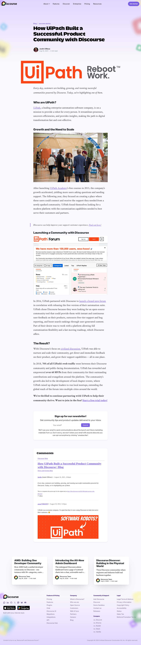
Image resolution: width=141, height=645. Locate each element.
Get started (134, 4)
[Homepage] (9, 4)
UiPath (36, 107)
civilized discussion (70, 348)
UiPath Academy (58, 188)
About (45, 4)
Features (56, 4)
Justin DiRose (44, 49)
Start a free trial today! (94, 400)
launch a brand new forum (92, 301)
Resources (97, 4)
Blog (35, 23)
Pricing (87, 4)
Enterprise (77, 4)
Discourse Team (24, 576)
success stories (45, 23)
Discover (66, 4)
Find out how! (95, 224)
